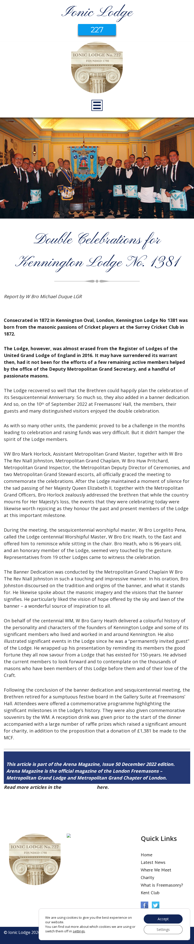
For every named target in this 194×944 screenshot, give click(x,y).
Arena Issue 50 (78, 787)
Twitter (155, 905)
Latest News (153, 862)
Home (146, 855)
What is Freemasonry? (162, 885)
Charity (147, 877)
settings (79, 931)
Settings (163, 929)
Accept (163, 918)
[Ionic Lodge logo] (97, 68)
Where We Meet (156, 870)
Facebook (144, 905)
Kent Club (150, 892)
